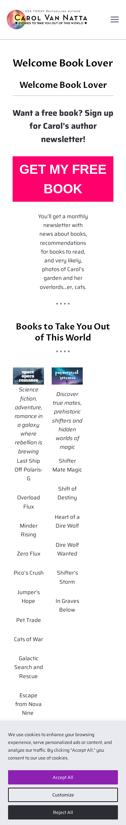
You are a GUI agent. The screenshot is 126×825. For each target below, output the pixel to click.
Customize (63, 794)
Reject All (63, 812)
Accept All (63, 777)
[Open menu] (115, 20)
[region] (63, 773)
